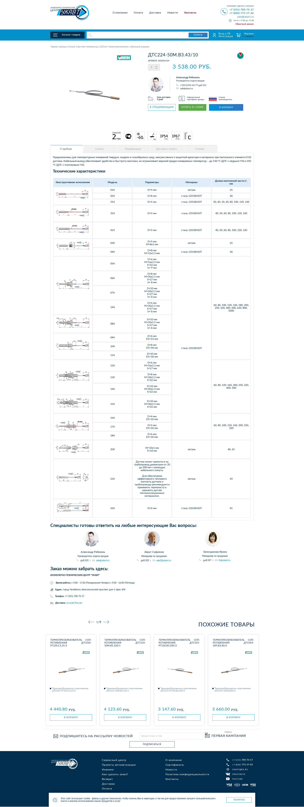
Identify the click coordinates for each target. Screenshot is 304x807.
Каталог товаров (71, 35)
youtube (237, 779)
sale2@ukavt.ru (163, 560)
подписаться (152, 744)
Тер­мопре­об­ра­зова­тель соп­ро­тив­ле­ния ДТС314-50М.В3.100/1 (125, 643)
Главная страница (58, 47)
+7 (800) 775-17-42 (241, 13)
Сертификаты (174, 765)
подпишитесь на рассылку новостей (96, 736)
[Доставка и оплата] (167, 149)
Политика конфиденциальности (187, 774)
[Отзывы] (200, 149)
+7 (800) (242, 765)
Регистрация (225, 36)
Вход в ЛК (224, 34)
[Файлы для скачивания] (100, 149)
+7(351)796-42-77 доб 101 (193, 85)
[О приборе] (66, 149)
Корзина (248, 35)
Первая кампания (229, 735)
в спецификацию (162, 107)
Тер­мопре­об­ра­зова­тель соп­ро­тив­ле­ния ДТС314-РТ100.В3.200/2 (179, 643)
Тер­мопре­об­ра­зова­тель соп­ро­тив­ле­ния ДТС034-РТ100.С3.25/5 (71, 643)
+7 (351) (242, 760)
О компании (120, 12)
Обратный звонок (244, 24)
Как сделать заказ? (115, 774)
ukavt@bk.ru (240, 769)
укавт (64, 764)
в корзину (226, 107)
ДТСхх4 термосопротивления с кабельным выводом (124, 47)
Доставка (155, 12)
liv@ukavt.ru (225, 560)
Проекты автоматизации (119, 765)
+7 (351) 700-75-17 (241, 10)
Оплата (138, 12)
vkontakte (238, 774)
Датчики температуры (88, 47)
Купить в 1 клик (192, 107)
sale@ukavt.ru (245, 17)
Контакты (190, 12)
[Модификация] (133, 149)
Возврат (107, 779)
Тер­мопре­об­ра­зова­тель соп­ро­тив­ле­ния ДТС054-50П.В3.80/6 (233, 643)
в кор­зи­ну (71, 717)
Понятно (239, 800)
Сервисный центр (114, 760)
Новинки (108, 769)
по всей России (74, 603)
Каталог (72, 47)
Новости (172, 12)
